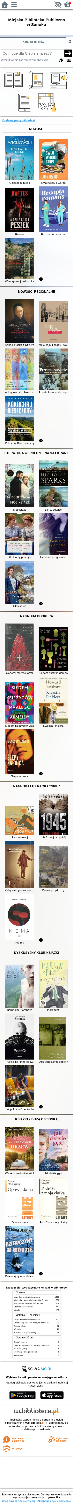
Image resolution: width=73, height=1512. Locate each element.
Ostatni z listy (20, 1326)
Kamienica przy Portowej (25, 1332)
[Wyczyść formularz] (61, 60)
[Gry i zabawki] (47, 111)
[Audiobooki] (58, 89)
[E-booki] (25, 111)
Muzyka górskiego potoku (25, 1352)
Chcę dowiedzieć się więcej (18, 1501)
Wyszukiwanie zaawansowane (19, 59)
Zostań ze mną (20, 1342)
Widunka (18, 1329)
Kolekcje (43, 59)
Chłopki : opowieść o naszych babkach (31, 1323)
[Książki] (14, 89)
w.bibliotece (35, 1422)
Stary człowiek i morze (23, 1307)
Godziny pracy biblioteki (18, 120)
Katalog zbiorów (33, 41)
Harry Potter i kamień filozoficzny (28, 1303)
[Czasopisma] (36, 89)
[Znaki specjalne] (69, 60)
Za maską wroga (21, 1348)
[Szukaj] (68, 53)
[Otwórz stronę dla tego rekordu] (20, 158)
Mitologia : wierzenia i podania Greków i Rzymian (35, 1300)
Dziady (17, 1310)
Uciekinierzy (19, 1355)
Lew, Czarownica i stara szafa (27, 1297)
